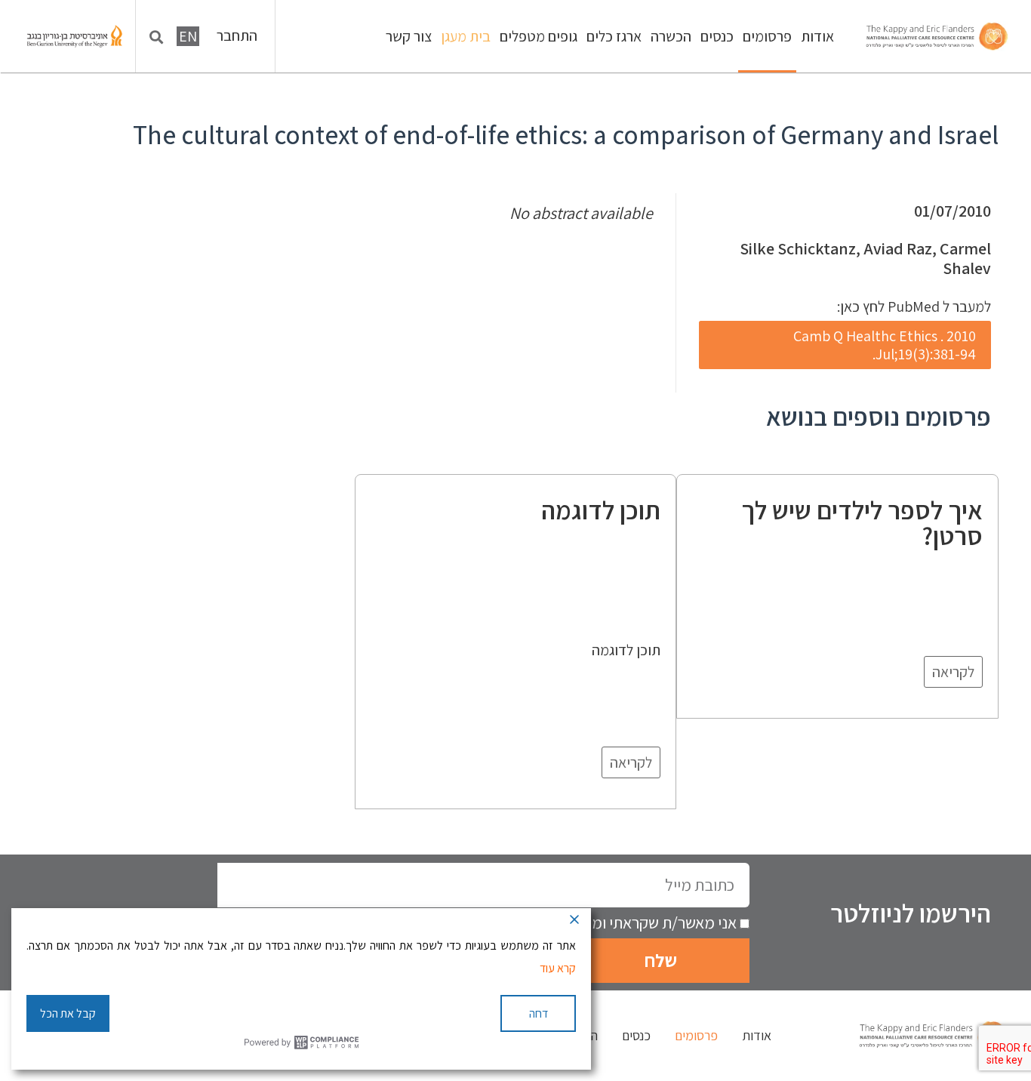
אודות (817, 36)
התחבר (237, 35)
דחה (538, 1013)
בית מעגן (466, 36)
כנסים (717, 36)
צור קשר (409, 36)
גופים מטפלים (538, 36)
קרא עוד (558, 968)
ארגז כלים (614, 36)
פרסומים (767, 36)
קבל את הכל (68, 1013)
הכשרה (671, 36)
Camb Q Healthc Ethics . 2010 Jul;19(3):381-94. (884, 345)
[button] (156, 37)
